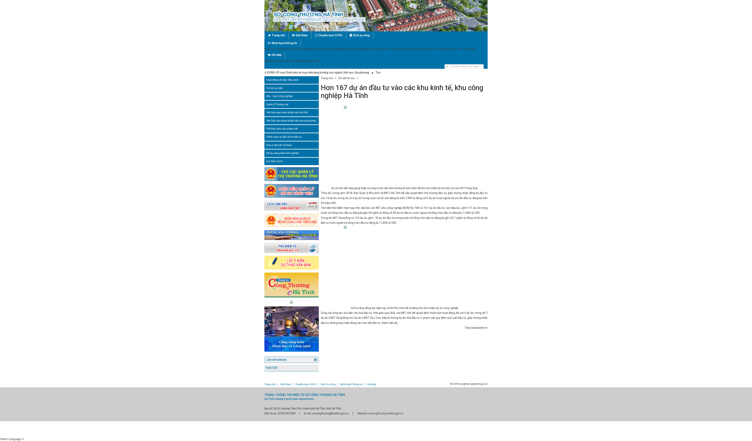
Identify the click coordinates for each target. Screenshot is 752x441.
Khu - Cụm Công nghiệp (279, 96)
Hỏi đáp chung (309, 60)
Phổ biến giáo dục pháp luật (282, 128)
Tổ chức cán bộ (296, 49)
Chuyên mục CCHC (330, 35)
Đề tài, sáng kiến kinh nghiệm (282, 153)
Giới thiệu (302, 35)
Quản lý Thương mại (277, 104)
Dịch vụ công (361, 35)
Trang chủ (278, 35)
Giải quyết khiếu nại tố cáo (346, 49)
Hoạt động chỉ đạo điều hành (282, 79)
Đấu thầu (324, 49)
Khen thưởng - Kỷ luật (429, 49)
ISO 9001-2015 (274, 161)
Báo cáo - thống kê (275, 49)
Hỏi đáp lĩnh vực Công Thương (282, 60)
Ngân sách (312, 49)
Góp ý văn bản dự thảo (279, 145)
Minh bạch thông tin (284, 43)
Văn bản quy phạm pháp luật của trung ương (291, 120)
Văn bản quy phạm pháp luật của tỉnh (287, 112)
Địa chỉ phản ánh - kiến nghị (458, 49)
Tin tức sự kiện (274, 88)
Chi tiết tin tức (346, 78)
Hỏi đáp (276, 54)
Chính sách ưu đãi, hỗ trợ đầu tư (284, 136)
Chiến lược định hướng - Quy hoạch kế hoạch (389, 49)
